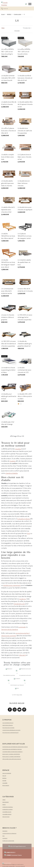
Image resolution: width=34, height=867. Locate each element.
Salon (4, 775)
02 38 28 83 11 (11, 852)
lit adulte (12, 461)
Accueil (3, 14)
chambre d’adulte (11, 473)
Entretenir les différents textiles (12, 749)
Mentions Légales (7, 725)
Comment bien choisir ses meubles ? (12, 751)
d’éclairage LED (19, 604)
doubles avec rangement (11, 585)
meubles (18, 449)
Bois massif (5, 785)
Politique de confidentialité (10, 732)
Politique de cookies (8, 727)
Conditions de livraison (9, 833)
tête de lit (22, 655)
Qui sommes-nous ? (7, 722)
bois (28, 533)
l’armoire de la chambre (9, 630)
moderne (22, 599)
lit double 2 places (23, 519)
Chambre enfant (6, 814)
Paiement (4, 831)
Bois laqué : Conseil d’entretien (11, 756)
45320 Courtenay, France (14, 855)
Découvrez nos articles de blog (11, 759)
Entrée (4, 780)
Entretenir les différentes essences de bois (15, 746)
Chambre (4, 783)
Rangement (5, 802)
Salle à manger (6, 773)
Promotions (5, 816)
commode (22, 627)
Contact (4, 838)
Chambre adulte (17, 14)
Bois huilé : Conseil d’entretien (11, 754)
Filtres (3, 28)
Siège (4, 804)
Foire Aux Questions (8, 840)
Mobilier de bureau (7, 807)
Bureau (4, 778)
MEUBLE (9, 14)
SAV (3, 836)
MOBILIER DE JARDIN (7, 809)
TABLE (3, 799)
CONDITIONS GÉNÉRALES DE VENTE (11, 730)
